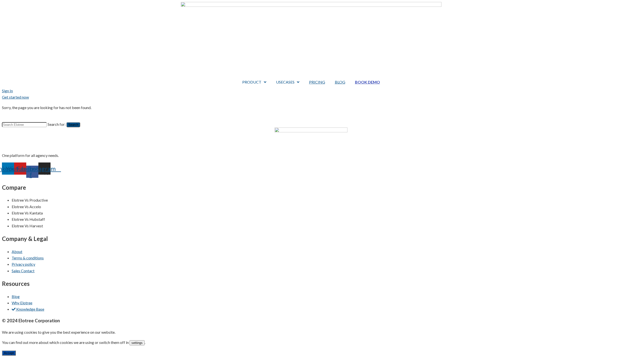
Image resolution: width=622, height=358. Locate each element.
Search (73, 125)
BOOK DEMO (367, 82)
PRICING (317, 82)
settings (137, 343)
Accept (9, 353)
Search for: (57, 124)
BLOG (340, 82)
